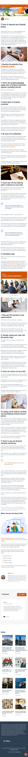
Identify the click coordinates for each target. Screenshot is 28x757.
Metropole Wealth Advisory (7, 538)
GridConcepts (18, 751)
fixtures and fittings (11, 146)
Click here (3, 565)
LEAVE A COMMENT (21, 594)
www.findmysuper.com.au (16, 262)
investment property (8, 66)
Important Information (14, 749)
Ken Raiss (7, 18)
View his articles (16, 581)
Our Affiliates (6, 741)
